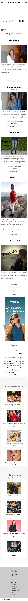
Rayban (16, 367)
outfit (20, 365)
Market (8, 363)
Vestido (19, 372)
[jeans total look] (14, 101)
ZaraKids (21, 121)
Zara (24, 229)
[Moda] (14, 421)
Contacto (14, 575)
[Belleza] (14, 460)
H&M (8, 361)
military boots (14, 133)
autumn (3, 282)
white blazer (14, 40)
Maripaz (5, 363)
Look (16, 361)
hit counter (14, 346)
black (8, 282)
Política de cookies (14, 582)
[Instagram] (16, 591)
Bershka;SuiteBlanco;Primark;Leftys (10, 357)
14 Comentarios (14, 284)
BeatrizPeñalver (9, 354)
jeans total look (14, 87)
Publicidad (14, 573)
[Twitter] (12, 591)
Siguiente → (16, 291)
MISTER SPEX (14, 241)
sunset (22, 229)
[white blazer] (14, 54)
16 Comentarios (14, 231)
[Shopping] (14, 493)
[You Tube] (19, 591)
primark (18, 121)
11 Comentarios (14, 78)
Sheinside (22, 367)
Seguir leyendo (13, 81)
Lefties (12, 166)
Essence (5, 361)
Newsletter (14, 592)
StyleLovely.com (14, 2)
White (26, 282)
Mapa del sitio (14, 574)
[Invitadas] (14, 551)
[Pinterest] (14, 591)
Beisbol (14, 354)
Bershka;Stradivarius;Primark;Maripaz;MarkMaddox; (14, 355)
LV (17, 361)
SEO (19, 367)
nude (15, 365)
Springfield (9, 370)
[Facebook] (9, 591)
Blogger (21, 357)
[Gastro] (14, 441)
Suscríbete (14, 594)
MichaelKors (11, 121)
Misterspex (15, 121)
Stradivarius (23, 282)
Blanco (18, 357)
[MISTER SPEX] (14, 258)
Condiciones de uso (14, 579)
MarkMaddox (11, 229)
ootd (18, 365)
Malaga (19, 361)
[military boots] (14, 146)
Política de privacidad (14, 581)
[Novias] (14, 402)
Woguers (11, 374)
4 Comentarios (14, 123)
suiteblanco (19, 229)
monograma (16, 282)
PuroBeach (13, 367)
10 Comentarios (14, 168)
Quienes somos (14, 571)
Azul (5, 354)
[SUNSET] (14, 200)
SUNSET (14, 178)
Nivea (13, 365)
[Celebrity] (14, 512)
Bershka (7, 121)
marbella (22, 361)
